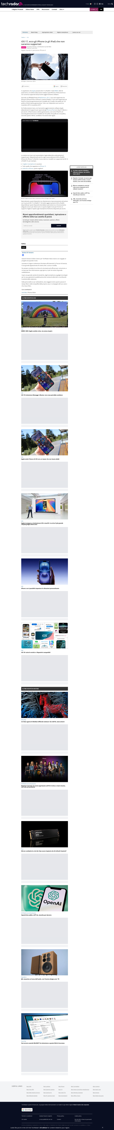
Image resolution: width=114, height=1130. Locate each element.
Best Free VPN (30, 1089)
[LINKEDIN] (23, 255)
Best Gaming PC (48, 1092)
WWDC (56, 91)
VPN (37, 9)
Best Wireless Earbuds (77, 1092)
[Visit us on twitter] (97, 4)
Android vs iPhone (27, 168)
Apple (33, 91)
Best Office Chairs (75, 1095)
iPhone (49, 110)
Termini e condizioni (27, 1116)
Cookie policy (78, 1116)
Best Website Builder (32, 1095)
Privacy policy (60, 1116)
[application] (44, 135)
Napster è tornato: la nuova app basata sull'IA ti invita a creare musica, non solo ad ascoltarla (82, 179)
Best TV (60, 1089)
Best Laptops (47, 1086)
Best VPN (29, 1086)
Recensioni (45, 9)
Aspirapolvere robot (47, 32)
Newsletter (65, 86)
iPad (53, 110)
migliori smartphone (29, 164)
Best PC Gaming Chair (49, 1095)
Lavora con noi (76, 32)
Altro (61, 9)
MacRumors (42, 97)
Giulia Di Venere (32, 46)
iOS (28, 37)
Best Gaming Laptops (49, 1089)
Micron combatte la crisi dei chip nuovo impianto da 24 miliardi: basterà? (81, 187)
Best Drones (96, 1092)
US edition (43, 1128)
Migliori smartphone (62, 32)
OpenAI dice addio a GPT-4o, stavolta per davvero (81, 193)
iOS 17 (48, 97)
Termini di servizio (40, 230)
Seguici (57, 86)
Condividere (26, 86)
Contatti (54, 9)
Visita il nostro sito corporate (81, 1104)
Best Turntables (75, 1086)
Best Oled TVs (62, 1092)
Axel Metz (48, 46)
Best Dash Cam (97, 1089)
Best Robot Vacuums (98, 1095)
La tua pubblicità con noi (45, 1119)
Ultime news (30, 9)
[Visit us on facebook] (95, 4)
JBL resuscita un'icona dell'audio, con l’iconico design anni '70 (82, 200)
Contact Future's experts (45, 1116)
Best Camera (96, 1086)
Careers (59, 1119)
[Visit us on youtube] (100, 4)
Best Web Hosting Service (33, 1092)
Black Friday (34, 32)
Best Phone (61, 1086)
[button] (110, 4)
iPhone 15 (43, 166)
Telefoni (23, 37)
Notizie (24, 47)
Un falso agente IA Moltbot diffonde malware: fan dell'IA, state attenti (81, 172)
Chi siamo (24, 1119)
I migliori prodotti (17, 9)
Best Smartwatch (63, 1095)
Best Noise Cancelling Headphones (80, 1089)
